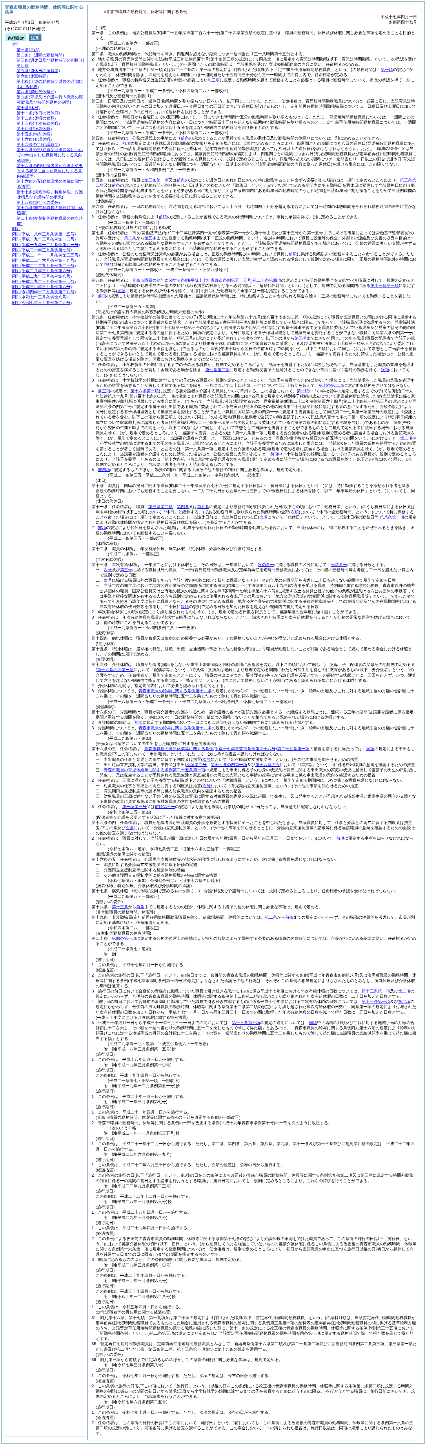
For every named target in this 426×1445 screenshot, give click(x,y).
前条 (185, 138)
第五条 (150, 238)
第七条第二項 (217, 369)
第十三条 (120, 906)
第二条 (130, 238)
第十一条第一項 (384, 285)
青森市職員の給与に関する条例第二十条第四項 (206, 280)
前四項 (104, 469)
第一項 (387, 69)
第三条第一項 (156, 180)
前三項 (213, 80)
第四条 (183, 506)
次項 (185, 606)
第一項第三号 (134, 806)
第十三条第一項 (376, 991)
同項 (108, 264)
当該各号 (339, 564)
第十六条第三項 (246, 1022)
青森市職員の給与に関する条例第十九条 (175, 690)
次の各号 (266, 564)
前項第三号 (165, 806)
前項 (126, 143)
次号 (108, 569)
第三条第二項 (160, 506)
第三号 (126, 569)
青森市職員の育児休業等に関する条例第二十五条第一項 (227, 748)
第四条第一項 (124, 938)
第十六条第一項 (144, 391)
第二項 (406, 438)
